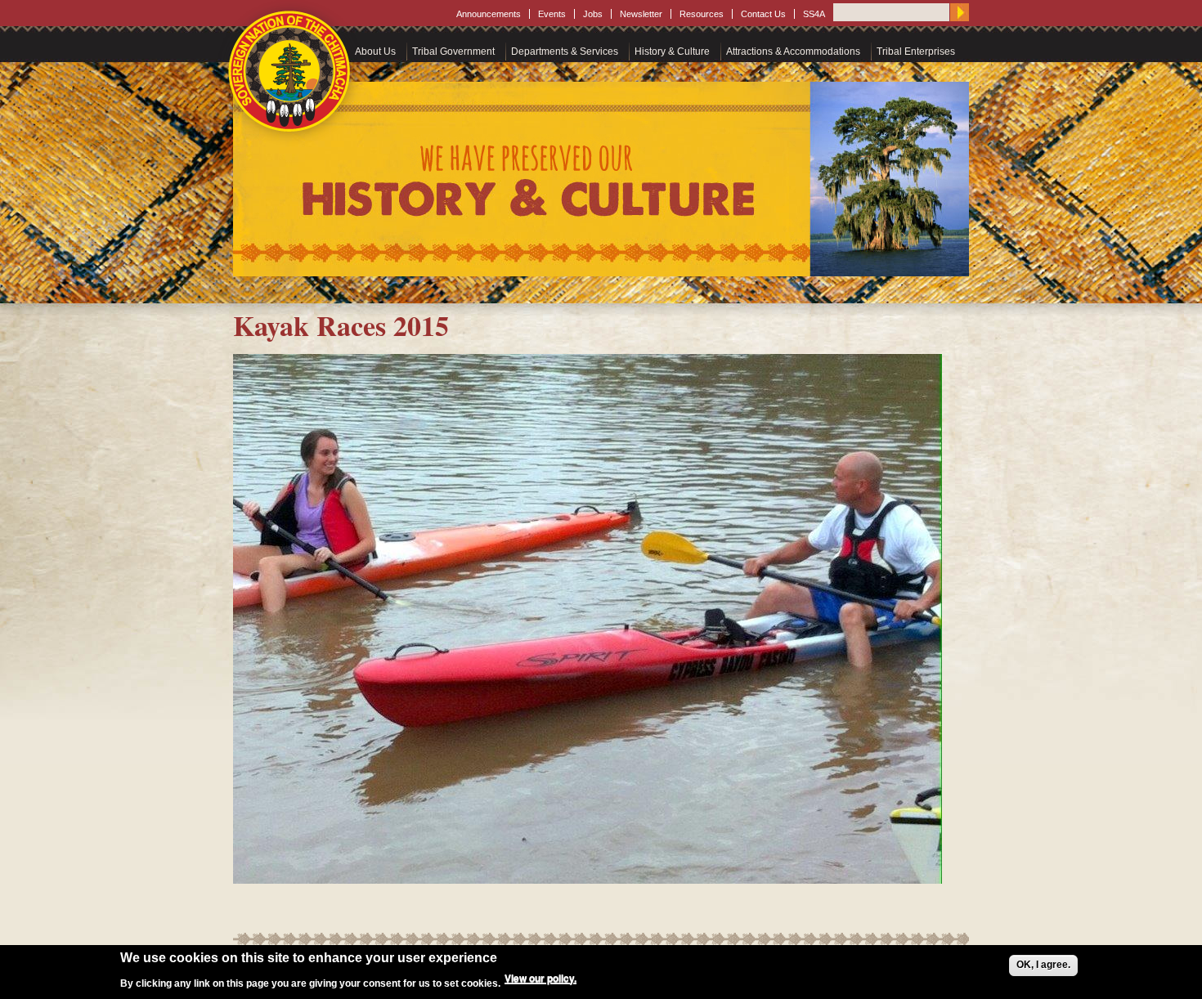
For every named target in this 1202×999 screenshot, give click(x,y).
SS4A (814, 14)
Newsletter (641, 14)
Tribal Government (453, 51)
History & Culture (672, 51)
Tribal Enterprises (916, 51)
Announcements (488, 14)
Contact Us (763, 14)
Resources (701, 14)
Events (552, 14)
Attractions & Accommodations (793, 51)
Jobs (593, 14)
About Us (375, 51)
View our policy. (540, 977)
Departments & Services (564, 51)
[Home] (290, 71)
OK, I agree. (1043, 964)
